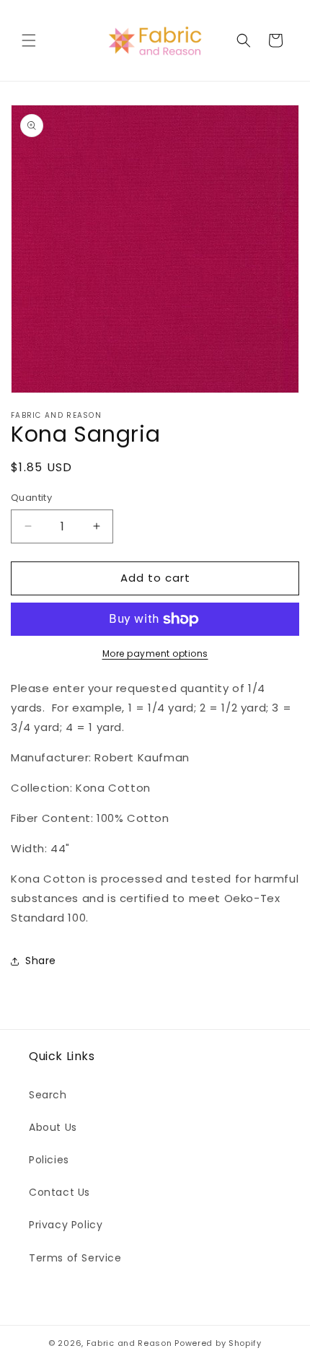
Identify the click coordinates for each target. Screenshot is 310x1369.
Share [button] (40, 960)
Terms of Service (75, 1258)
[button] (29, 40)
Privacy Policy (65, 1224)
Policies (49, 1160)
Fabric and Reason (129, 1343)
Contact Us (59, 1192)
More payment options (155, 653)
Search (48, 1095)
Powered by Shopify (218, 1343)
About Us (53, 1127)
